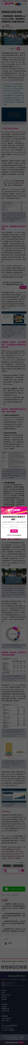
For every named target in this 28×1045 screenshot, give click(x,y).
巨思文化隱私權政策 (16, 535)
